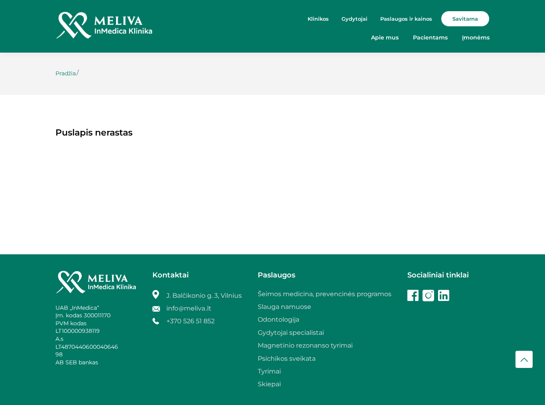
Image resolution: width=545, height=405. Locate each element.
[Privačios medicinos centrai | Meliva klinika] (104, 26)
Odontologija (278, 319)
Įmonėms (476, 37)
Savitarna (465, 19)
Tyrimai (269, 371)
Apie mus (385, 37)
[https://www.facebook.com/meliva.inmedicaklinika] (413, 296)
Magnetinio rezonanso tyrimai (305, 345)
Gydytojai (354, 19)
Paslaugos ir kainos (406, 19)
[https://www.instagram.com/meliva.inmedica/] (428, 296)
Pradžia (65, 73)
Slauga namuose (284, 307)
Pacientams (430, 37)
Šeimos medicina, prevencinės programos (324, 294)
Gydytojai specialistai (291, 332)
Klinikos (318, 19)
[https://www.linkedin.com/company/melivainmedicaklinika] (443, 296)
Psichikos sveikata (287, 358)
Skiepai (269, 384)
